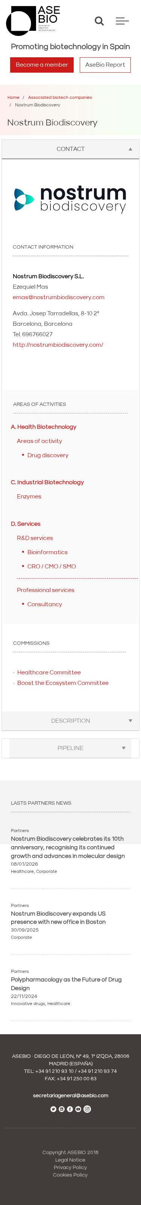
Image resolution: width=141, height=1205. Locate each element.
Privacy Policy (70, 1167)
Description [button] (70, 721)
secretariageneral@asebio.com (70, 1095)
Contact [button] (71, 149)
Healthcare (22, 871)
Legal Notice (70, 1160)
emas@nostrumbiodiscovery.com (59, 297)
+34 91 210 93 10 (54, 1071)
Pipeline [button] (70, 748)
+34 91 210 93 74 (97, 1071)
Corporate (46, 871)
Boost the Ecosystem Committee (63, 683)
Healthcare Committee (49, 673)
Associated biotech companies (60, 97)
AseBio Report (105, 65)
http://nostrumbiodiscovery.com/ (58, 345)
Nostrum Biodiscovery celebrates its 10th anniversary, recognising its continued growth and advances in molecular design (68, 847)
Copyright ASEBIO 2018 (70, 1152)
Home (14, 97)
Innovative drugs (28, 1003)
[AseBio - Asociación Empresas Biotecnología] (33, 21)
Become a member (42, 65)
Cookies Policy (70, 1175)
